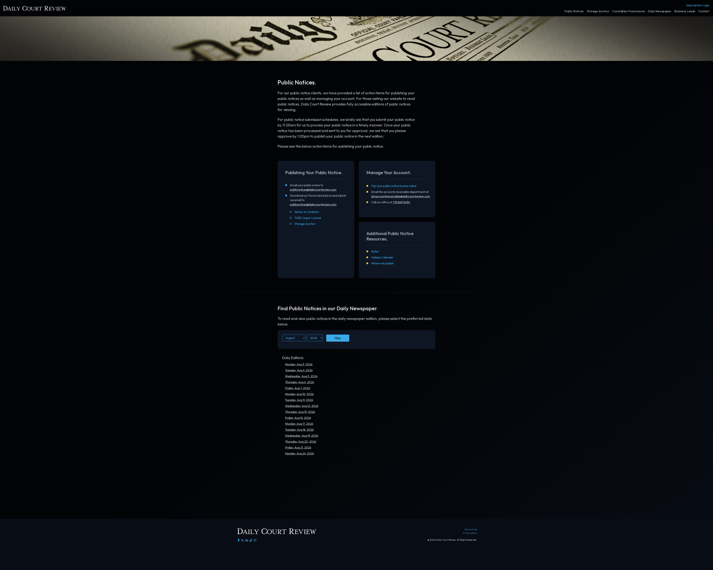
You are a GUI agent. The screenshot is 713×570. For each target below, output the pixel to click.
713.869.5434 (401, 202)
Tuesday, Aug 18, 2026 (299, 429)
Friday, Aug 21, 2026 (298, 447)
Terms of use (470, 529)
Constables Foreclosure (628, 11)
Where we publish (382, 263)
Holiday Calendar (382, 257)
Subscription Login (697, 5)
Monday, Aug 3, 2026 (298, 364)
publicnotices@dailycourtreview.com (313, 189)
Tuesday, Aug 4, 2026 (299, 370)
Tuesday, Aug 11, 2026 (299, 400)
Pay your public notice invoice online (393, 186)
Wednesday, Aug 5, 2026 (301, 376)
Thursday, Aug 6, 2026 (299, 382)
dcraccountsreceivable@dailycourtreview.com (400, 196)
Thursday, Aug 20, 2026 (300, 441)
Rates (375, 251)
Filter (337, 338)
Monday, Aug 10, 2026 (299, 394)
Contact (703, 11)
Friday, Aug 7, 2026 (297, 388)
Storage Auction (598, 11)
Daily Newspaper (659, 11)
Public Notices (574, 11)
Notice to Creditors (306, 212)
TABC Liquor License (307, 218)
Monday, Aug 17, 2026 (299, 424)
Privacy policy (470, 532)
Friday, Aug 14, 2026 (298, 418)
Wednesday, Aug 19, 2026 (301, 435)
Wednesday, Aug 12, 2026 (301, 406)
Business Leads (684, 11)
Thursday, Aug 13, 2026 (300, 412)
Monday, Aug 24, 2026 (299, 453)
